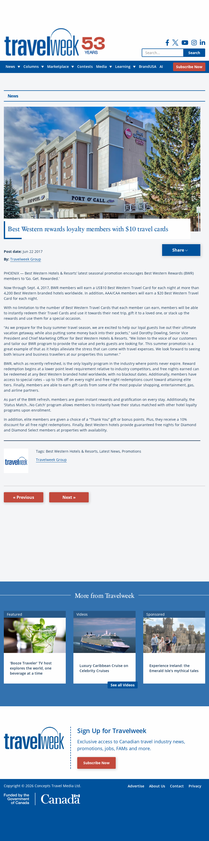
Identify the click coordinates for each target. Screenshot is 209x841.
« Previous (23, 497)
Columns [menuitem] (31, 66)
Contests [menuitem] (85, 66)
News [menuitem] (10, 66)
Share (178, 250)
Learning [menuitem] (122, 66)
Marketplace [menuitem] (58, 66)
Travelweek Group (25, 259)
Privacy (195, 786)
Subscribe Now (96, 762)
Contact (177, 786)
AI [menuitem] (161, 66)
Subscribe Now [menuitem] (189, 66)
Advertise (136, 786)
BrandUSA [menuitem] (147, 66)
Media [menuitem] (101, 66)
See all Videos (123, 685)
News (13, 96)
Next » (69, 497)
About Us (157, 786)
